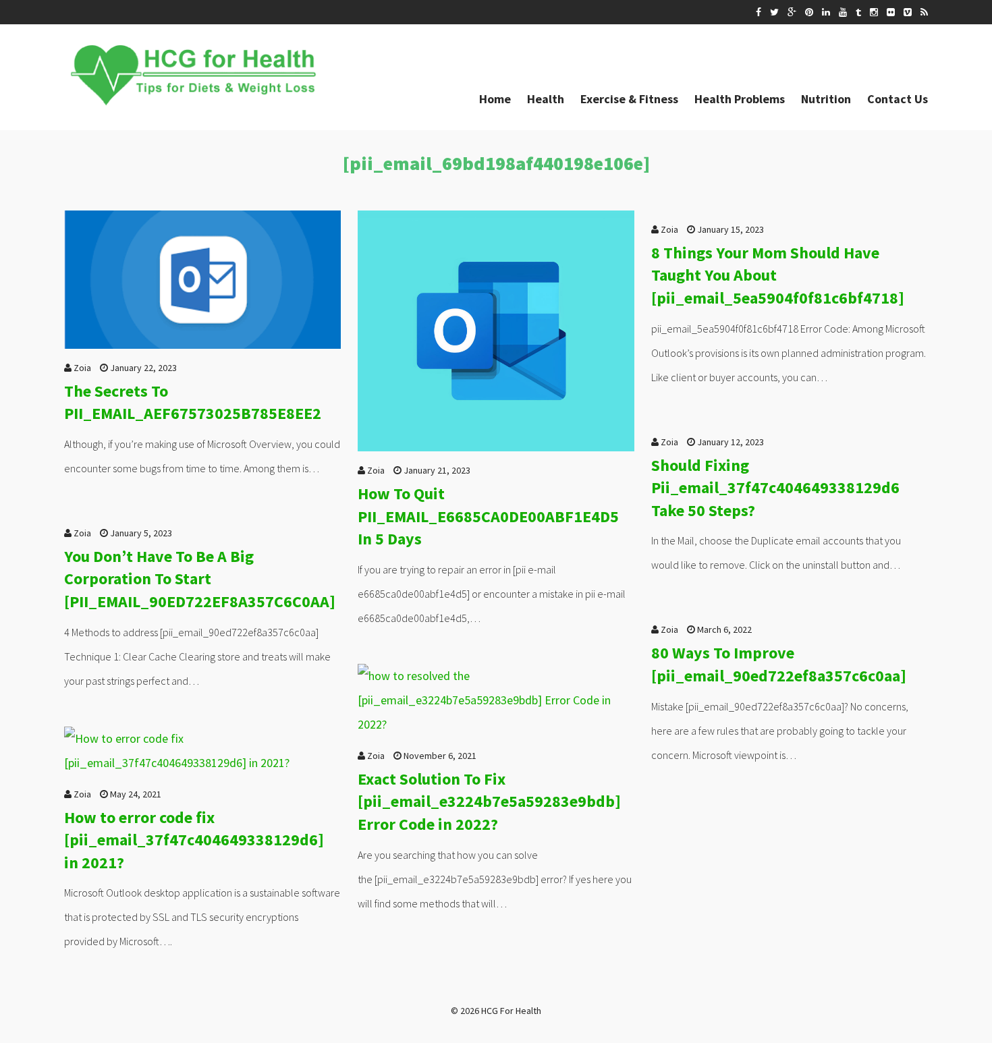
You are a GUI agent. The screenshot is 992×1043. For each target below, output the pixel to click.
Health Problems (739, 99)
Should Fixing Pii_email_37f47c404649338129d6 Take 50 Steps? (775, 488)
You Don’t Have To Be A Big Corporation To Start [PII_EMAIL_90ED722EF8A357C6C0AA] (199, 579)
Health (545, 99)
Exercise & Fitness (629, 99)
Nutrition (826, 99)
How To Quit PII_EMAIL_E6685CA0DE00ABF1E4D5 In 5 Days (488, 516)
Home (495, 99)
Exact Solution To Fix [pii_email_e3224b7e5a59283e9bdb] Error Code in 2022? (489, 801)
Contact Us (897, 99)
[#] (758, 12)
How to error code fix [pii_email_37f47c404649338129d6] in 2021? (194, 840)
